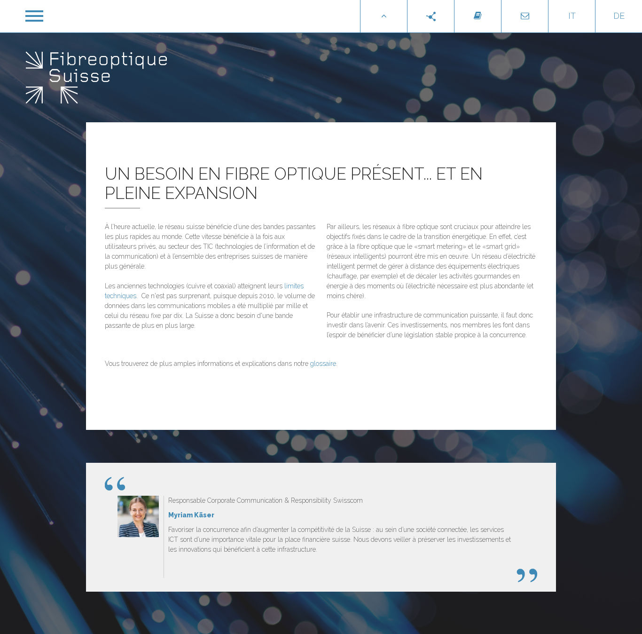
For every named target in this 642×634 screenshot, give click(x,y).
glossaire (323, 363)
